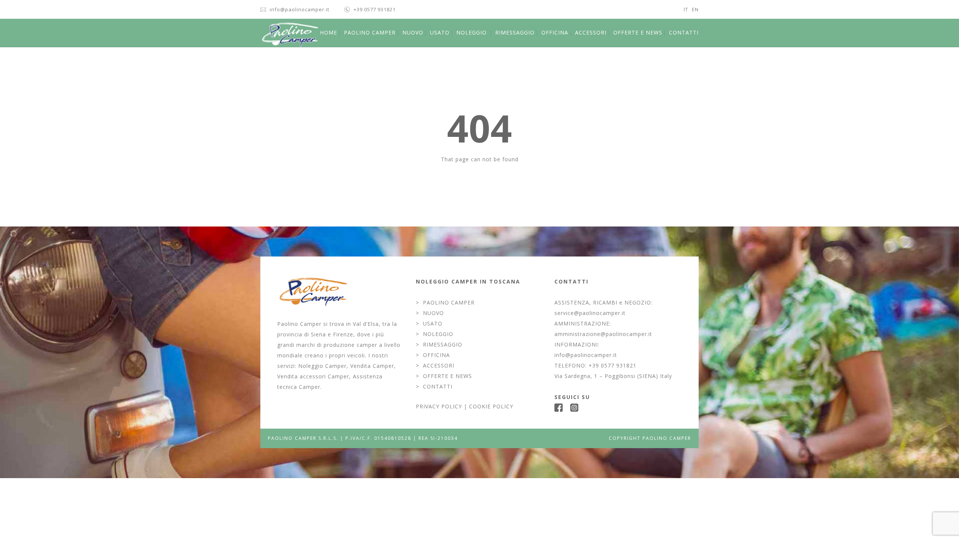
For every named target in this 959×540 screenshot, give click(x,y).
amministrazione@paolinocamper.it (603, 334)
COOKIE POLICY (491, 406)
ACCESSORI (590, 32)
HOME (328, 32)
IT (686, 9)
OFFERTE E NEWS (637, 32)
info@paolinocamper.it (299, 9)
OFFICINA (554, 32)
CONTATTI (684, 32)
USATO (440, 32)
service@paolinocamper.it (590, 312)
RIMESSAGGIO (515, 32)
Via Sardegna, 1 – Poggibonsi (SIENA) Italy (613, 376)
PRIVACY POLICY (439, 406)
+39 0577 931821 (375, 9)
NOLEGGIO (471, 32)
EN (695, 9)
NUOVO (412, 32)
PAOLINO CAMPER (370, 32)
